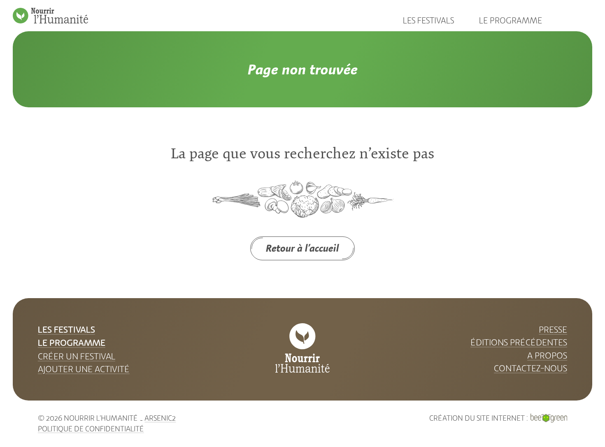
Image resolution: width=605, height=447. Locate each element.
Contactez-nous (530, 368)
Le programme (510, 20)
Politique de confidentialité (91, 429)
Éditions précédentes (518, 342)
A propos (547, 355)
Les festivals (428, 20)
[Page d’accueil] (50, 15)
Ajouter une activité (84, 369)
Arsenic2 (160, 418)
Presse (553, 329)
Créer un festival (76, 356)
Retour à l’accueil (302, 248)
